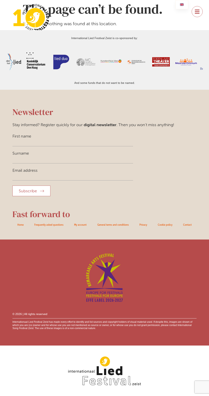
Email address (25, 170)
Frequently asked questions (48, 224)
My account (80, 224)
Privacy (143, 224)
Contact (187, 224)
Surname (20, 153)
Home (20, 224)
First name (21, 136)
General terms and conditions (113, 224)
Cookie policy (165, 224)
